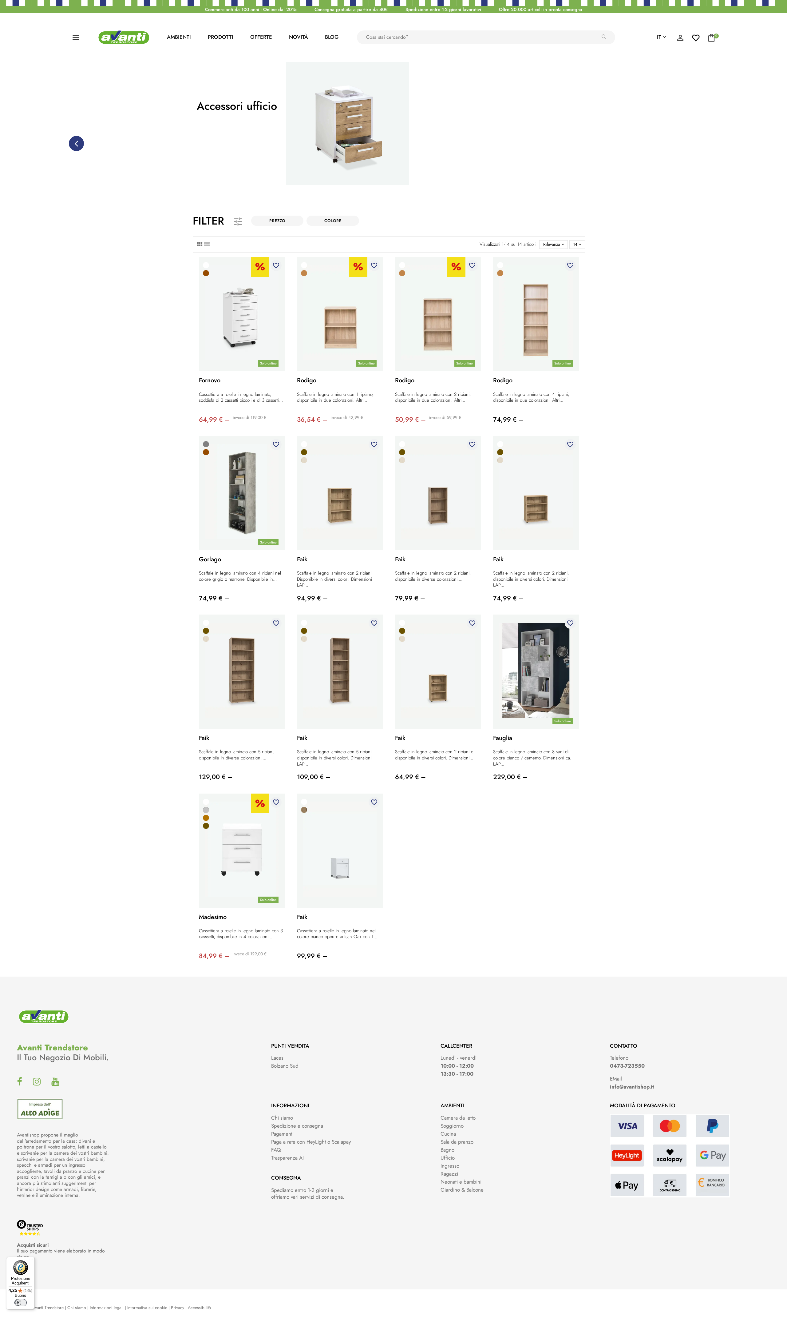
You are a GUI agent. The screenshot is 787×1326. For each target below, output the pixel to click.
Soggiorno (452, 1125)
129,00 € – (215, 777)
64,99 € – (214, 419)
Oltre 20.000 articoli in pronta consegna (540, 9)
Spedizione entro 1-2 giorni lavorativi (443, 9)
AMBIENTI (179, 37)
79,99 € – (410, 598)
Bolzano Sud (285, 1065)
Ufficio (448, 1157)
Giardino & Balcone (462, 1189)
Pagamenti (282, 1133)
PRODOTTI (220, 37)
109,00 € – (313, 777)
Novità (298, 37)
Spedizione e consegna (297, 1125)
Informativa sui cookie (147, 1307)
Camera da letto (458, 1117)
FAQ (276, 1149)
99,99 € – (312, 956)
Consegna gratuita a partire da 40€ (351, 9)
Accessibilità (199, 1307)
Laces (277, 1057)
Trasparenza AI (287, 1157)
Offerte (261, 37)
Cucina (448, 1133)
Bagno (447, 1149)
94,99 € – (312, 598)
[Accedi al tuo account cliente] (680, 39)
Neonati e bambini (461, 1181)
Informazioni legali (107, 1307)
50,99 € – (410, 419)
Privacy (177, 1307)
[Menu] (31, 1260)
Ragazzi (449, 1173)
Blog (331, 37)
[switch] (20, 1302)
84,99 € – (214, 956)
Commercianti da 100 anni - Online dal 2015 (251, 9)
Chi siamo (282, 1117)
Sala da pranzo (457, 1141)
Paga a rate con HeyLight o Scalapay (311, 1141)
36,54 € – (312, 419)
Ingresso (450, 1165)
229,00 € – (510, 777)
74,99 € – (508, 419)
